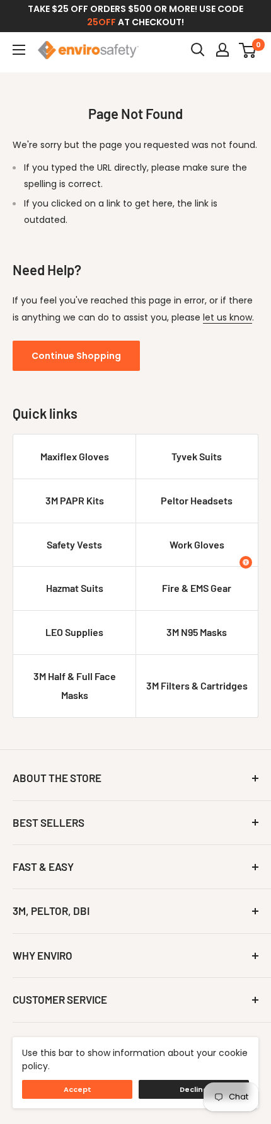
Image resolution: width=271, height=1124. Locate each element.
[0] (248, 50)
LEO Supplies (74, 632)
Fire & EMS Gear (196, 588)
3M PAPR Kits (74, 500)
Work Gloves (197, 544)
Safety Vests (74, 544)
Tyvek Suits (196, 456)
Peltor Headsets (197, 500)
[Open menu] (19, 50)
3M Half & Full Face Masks (74, 685)
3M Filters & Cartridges (197, 685)
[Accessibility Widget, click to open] (245, 562)
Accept (77, 1089)
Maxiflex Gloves (74, 456)
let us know (227, 317)
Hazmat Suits (74, 588)
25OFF (101, 22)
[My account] (222, 50)
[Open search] (198, 50)
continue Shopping (76, 355)
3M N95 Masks (196, 632)
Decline (194, 1089)
